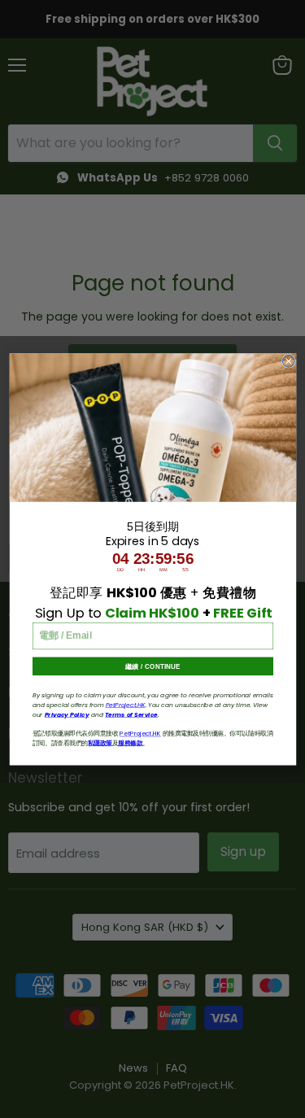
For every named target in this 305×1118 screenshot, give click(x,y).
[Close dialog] (288, 361)
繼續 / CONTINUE (152, 666)
